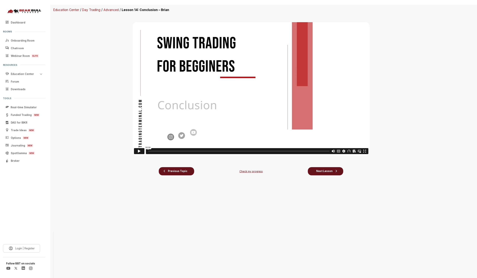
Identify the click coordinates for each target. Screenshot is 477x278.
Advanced (111, 10)
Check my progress (251, 171)
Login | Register (25, 248)
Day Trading (91, 10)
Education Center (66, 10)
